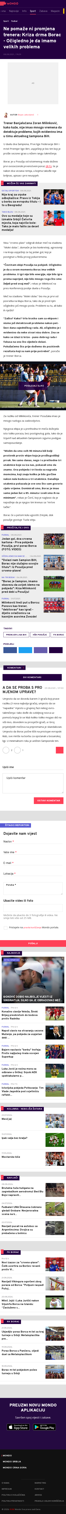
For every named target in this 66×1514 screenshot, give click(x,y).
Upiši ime (8, 767)
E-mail (8, 863)
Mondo (7, 1455)
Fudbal (14, 21)
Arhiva (38, 1495)
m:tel (12, 1509)
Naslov (8, 841)
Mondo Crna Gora (15, 1467)
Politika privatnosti (13, 1501)
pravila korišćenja (33, 927)
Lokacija (9, 874)
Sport (6, 21)
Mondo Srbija (12, 1461)
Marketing (40, 1483)
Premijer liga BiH (16, 635)
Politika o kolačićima (13, 1495)
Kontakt (39, 1489)
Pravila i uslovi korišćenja (49, 1501)
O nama (5, 1483)
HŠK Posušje (40, 635)
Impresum (7, 1489)
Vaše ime (10, 852)
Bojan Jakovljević (26, 115)
